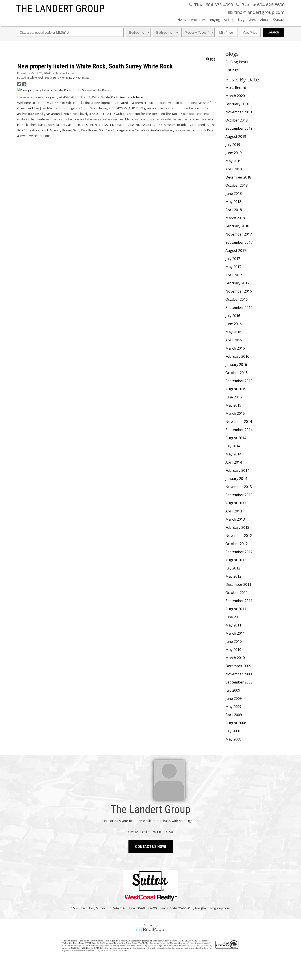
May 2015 (233, 405)
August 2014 (235, 437)
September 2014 (239, 429)
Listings (231, 70)
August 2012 (235, 560)
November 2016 (238, 291)
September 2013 (239, 494)
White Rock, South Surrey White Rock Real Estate (59, 77)
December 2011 (238, 584)
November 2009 (238, 674)
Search (273, 32)
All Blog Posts (236, 61)
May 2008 (233, 739)
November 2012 (238, 535)
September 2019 (239, 128)
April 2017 (233, 275)
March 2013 (235, 519)
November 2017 (238, 234)
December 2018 (238, 177)
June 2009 (233, 698)
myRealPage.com (150, 930)
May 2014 (233, 454)
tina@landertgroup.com (212, 908)
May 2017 (233, 266)
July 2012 (232, 568)
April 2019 (233, 169)
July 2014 (232, 446)
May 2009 (233, 706)
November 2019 (238, 112)
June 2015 (233, 397)
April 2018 (233, 209)
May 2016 (233, 332)
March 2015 (235, 413)
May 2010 (233, 649)
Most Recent (235, 87)
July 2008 (232, 731)
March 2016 (235, 348)
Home (182, 19)
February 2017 (237, 283)
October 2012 (236, 543)
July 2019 (232, 144)
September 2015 (239, 380)
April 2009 (233, 714)
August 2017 (235, 250)
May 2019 (233, 160)
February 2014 (237, 470)
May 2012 (233, 576)
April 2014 (233, 462)
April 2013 (233, 511)
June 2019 (233, 152)
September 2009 (239, 682)
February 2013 (237, 527)
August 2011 (235, 608)
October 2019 (236, 120)
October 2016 (236, 299)
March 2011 (235, 633)
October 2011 (236, 592)
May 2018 (233, 201)
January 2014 (236, 478)
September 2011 (239, 600)
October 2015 (236, 372)
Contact (278, 19)
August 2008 (235, 722)
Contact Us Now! (150, 846)
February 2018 (237, 226)
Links (252, 19)
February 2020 (237, 103)
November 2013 (238, 486)
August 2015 (235, 389)
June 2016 (233, 323)
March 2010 (235, 657)
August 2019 (235, 136)
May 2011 (233, 625)
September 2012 (239, 551)
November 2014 (238, 421)
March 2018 (235, 218)
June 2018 (233, 193)
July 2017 (232, 258)
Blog (241, 19)
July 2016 (232, 315)
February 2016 (237, 356)
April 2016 (233, 340)
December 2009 (238, 665)
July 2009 (232, 690)
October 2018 (236, 185)
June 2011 (233, 617)
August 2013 (235, 503)
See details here (131, 97)
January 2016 (236, 364)
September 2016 (239, 307)
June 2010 (233, 641)
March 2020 (235, 95)
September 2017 (239, 242)
